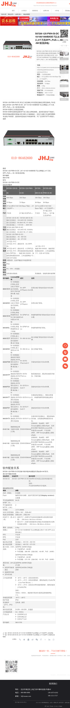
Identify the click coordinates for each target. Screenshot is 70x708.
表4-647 (42, 471)
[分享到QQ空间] (24, 639)
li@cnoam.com (40, 675)
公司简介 (24, 10)
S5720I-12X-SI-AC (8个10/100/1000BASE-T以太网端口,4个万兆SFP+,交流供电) (30, 633)
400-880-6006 (40, 671)
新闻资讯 (35, 10)
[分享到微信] (36, 639)
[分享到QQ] (28, 639)
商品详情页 (26, 14)
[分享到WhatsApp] (53, 639)
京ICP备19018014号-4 (20, 702)
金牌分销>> (18, 14)
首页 (13, 10)
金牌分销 (46, 10)
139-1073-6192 (56, 671)
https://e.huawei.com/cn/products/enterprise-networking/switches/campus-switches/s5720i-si (50, 69)
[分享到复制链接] (20, 639)
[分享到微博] (32, 639)
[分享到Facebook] (41, 639)
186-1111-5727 (53, 696)
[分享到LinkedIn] (49, 639)
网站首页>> (11, 14)
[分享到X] (45, 639)
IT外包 (57, 10)
